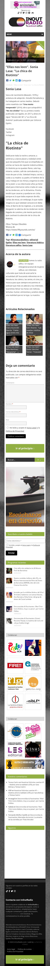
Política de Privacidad (15, 431)
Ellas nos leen (19, 242)
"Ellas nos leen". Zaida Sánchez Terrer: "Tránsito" (33, 349)
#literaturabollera (20, 239)
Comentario (10, 383)
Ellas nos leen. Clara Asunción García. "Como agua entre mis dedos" (12, 330)
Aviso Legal (31, 428)
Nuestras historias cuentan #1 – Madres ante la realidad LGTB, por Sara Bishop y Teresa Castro (26, 784)
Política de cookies (25, 949)
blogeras (9, 929)
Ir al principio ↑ (25, 448)
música (27, 936)
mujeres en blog (18, 936)
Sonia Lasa (27, 245)
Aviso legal (11, 949)
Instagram (10, 135)
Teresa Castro (13, 782)
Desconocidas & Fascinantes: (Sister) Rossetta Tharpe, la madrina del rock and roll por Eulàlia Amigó (28, 620)
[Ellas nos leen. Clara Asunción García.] (14, 323)
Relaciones (34, 936)
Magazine (35, 934)
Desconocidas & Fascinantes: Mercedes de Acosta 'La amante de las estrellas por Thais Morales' (25, 817)
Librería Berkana (32, 932)
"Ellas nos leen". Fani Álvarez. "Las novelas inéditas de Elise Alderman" (33, 330)
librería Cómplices (12, 934)
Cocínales (29, 929)
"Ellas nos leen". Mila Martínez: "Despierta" (13, 349)
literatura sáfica (13, 245)
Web (7, 420)
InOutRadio (9, 85)
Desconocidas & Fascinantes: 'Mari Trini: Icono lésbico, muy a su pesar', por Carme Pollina (29, 608)
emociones (15, 932)
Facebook (10, 129)
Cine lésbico (16, 929)
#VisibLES (22, 927)
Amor (29, 927)
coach (23, 929)
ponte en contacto (13, 914)
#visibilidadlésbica (12, 927)
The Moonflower (17, 938)
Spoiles (8, 938)
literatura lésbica (35, 242)
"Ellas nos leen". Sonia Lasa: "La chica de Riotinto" (29, 85)
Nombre (9, 404)
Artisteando (35, 927)
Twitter (9, 132)
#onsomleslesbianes (34, 925)
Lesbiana (22, 932)
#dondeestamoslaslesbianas (16, 925)
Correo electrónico (13, 412)
